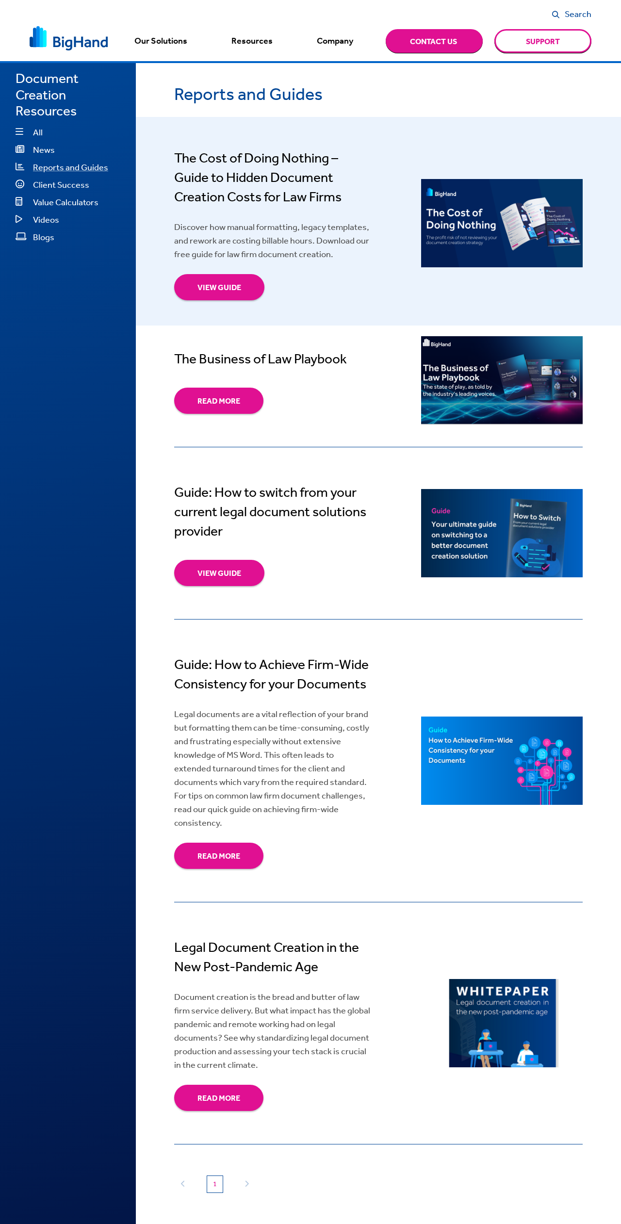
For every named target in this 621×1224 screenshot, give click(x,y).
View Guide (219, 287)
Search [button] (578, 13)
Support (543, 41)
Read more (218, 401)
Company (335, 41)
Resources (252, 41)
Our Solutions (160, 41)
